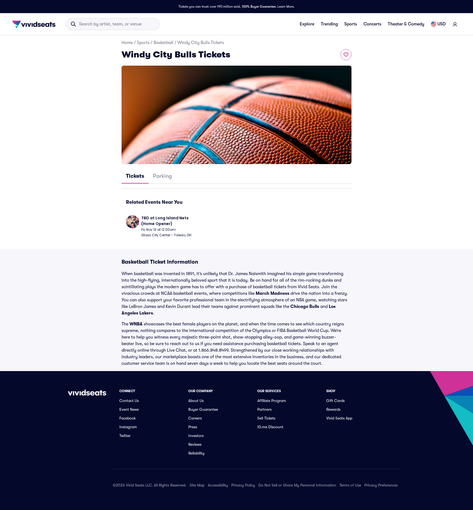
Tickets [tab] (135, 176)
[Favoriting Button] (346, 54)
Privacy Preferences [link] (381, 485)
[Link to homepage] (35, 24)
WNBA (136, 324)
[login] (455, 24)
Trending (329, 24)
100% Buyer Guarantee (259, 6)
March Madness (272, 293)
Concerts (372, 24)
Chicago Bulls (304, 306)
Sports (350, 24)
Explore (307, 24)
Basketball (163, 42)
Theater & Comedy (406, 24)
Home (127, 42)
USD (441, 24)
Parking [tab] (162, 176)
